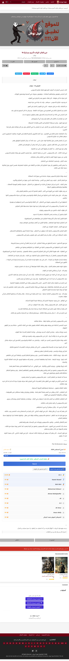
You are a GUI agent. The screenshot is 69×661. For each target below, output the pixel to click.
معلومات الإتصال (23, 634)
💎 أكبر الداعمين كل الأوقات (40, 469)
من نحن (38, 634)
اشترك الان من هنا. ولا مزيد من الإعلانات (56, 532)
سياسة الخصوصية (46, 634)
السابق (55, 61)
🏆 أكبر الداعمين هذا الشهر (57, 469)
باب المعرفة (31, 634)
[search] (11, 2)
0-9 (62, 643)
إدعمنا (34, 463)
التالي (13, 61)
